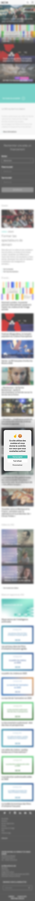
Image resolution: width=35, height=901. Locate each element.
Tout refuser (17, 461)
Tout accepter (17, 457)
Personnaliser (17, 465)
